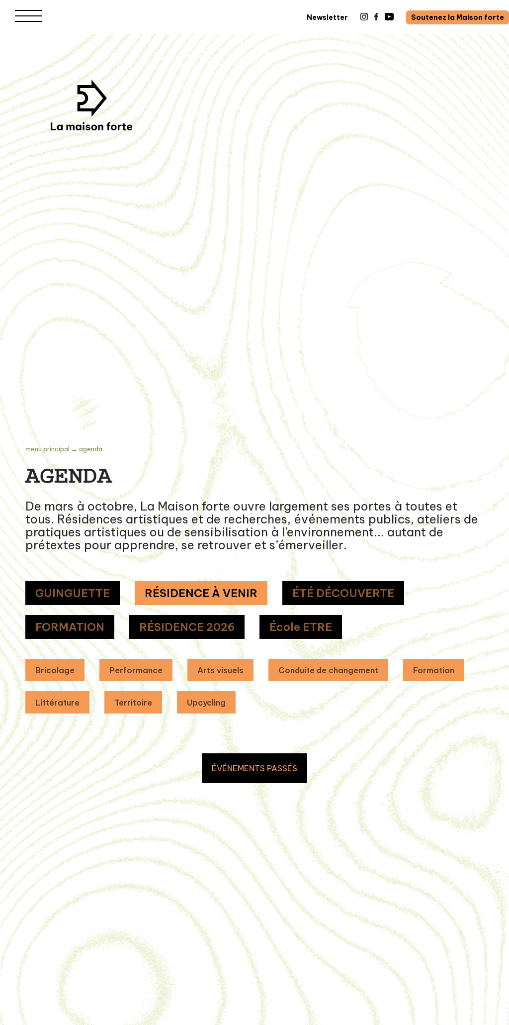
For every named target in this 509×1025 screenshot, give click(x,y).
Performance (136, 670)
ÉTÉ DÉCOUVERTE (343, 593)
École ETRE (300, 627)
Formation (433, 670)
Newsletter (327, 17)
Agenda (90, 449)
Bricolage (55, 670)
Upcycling (206, 703)
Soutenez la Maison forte (457, 17)
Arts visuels (220, 670)
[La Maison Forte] (91, 105)
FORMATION (69, 627)
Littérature (57, 703)
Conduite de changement (328, 670)
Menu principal (47, 449)
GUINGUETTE (72, 593)
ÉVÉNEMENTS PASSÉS (254, 768)
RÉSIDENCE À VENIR (201, 593)
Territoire (133, 703)
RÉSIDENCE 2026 (187, 627)
